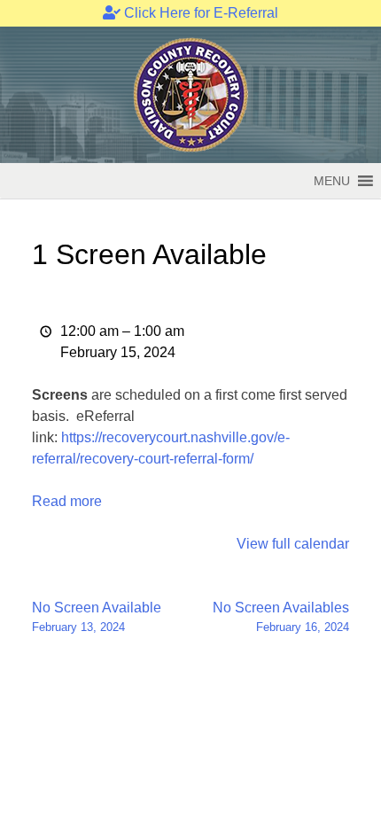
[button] (332, 181)
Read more (67, 501)
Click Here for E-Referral (199, 12)
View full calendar (293, 543)
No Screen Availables (281, 617)
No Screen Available (96, 617)
